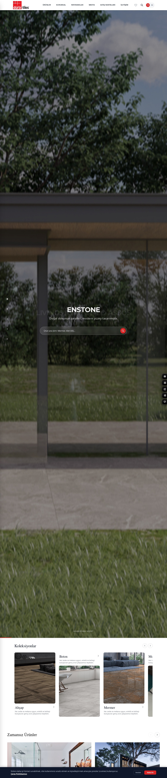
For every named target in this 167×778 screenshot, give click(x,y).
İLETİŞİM (124, 5)
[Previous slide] (150, 734)
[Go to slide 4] (7, 329)
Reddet (138, 772)
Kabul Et (150, 772)
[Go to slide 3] (7, 319)
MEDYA (92, 5)
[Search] (123, 331)
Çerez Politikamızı (19, 774)
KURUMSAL (61, 5)
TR (148, 5)
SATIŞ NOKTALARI (107, 5)
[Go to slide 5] (7, 339)
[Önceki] (145, 645)
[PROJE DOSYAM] (135, 5)
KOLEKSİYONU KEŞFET (83, 631)
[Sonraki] (150, 645)
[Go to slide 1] (7, 299)
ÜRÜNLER (47, 5)
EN (152, 5)
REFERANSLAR (77, 5)
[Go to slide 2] (7, 309)
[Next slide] (157, 734)
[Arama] (142, 5)
